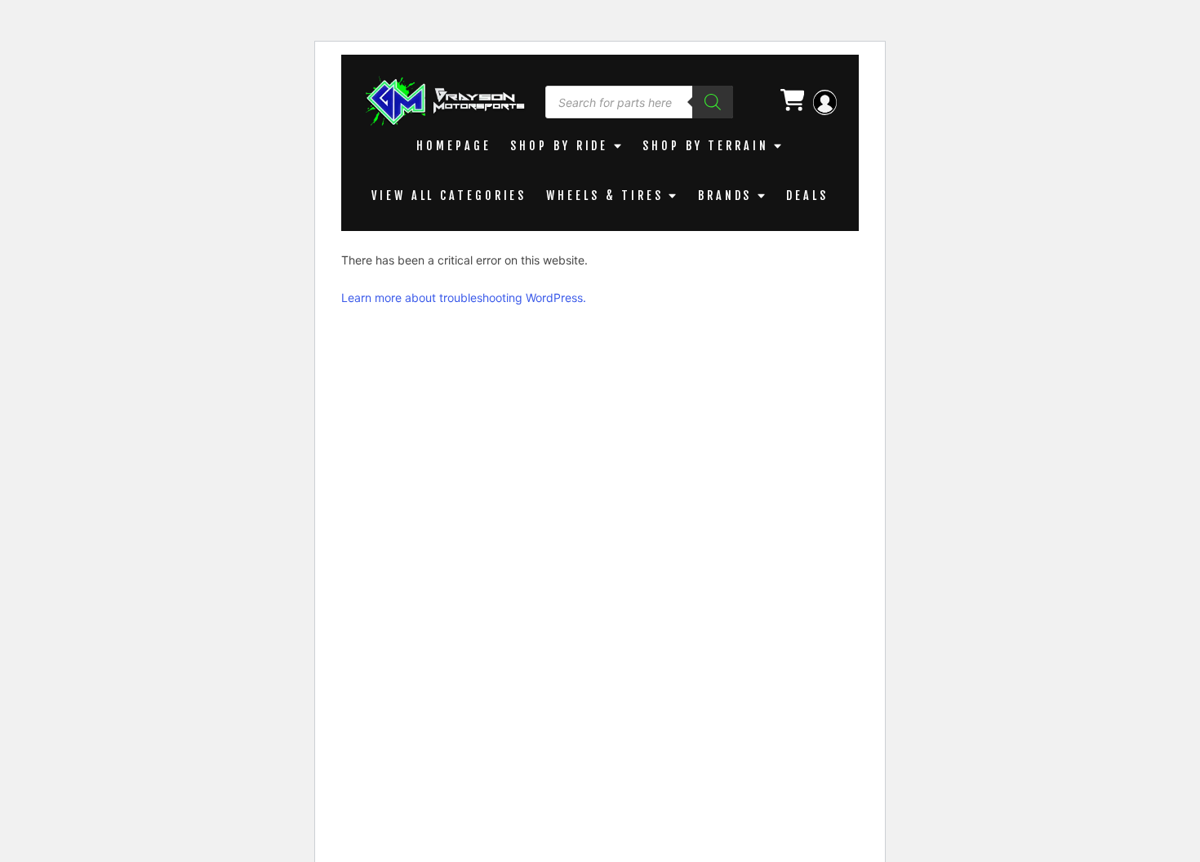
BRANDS (725, 195)
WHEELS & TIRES (605, 195)
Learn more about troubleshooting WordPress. (463, 297)
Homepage (453, 146)
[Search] (712, 102)
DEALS (807, 195)
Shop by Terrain (705, 146)
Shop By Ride (559, 146)
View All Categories (449, 195)
